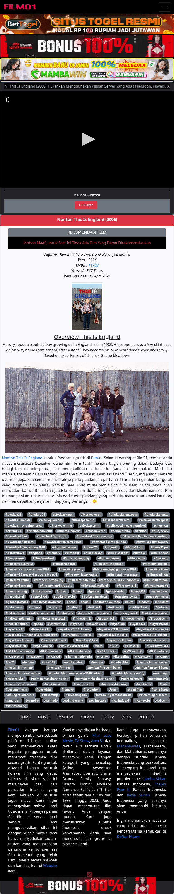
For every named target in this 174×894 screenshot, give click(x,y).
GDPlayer (86, 205)
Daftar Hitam (128, 836)
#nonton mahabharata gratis (95, 679)
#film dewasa (15, 558)
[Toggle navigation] (165, 7)
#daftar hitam (120, 531)
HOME (25, 716)
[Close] (89, 30)
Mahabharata (128, 746)
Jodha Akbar (155, 778)
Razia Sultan (138, 794)
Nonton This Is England (22, 457)
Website (50, 865)
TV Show (82, 740)
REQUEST (147, 716)
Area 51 (97, 740)
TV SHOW (65, 716)
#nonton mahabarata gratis (50, 679)
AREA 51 (87, 716)
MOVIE (44, 716)
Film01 (96, 457)
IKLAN (126, 716)
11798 (93, 265)
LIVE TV (108, 716)
